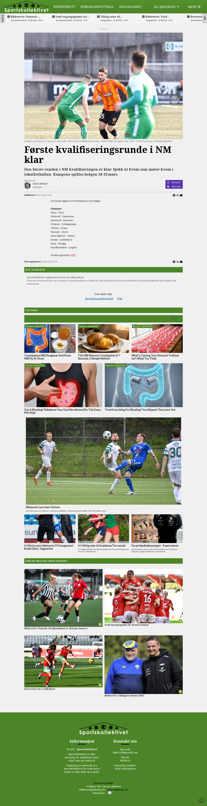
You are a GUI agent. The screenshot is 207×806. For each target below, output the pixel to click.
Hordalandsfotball (97, 7)
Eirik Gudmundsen (125, 768)
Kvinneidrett (64, 7)
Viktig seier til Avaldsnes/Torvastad (115, 16)
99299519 (175, 182)
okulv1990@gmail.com (125, 752)
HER (72, 255)
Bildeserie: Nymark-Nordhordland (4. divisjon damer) (28, 16)
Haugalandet (130, 7)
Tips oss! (176, 186)
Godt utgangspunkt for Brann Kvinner (71, 16)
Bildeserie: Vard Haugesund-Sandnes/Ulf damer (162, 16)
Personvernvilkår (104, 783)
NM (119, 299)
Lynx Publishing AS (117, 789)
